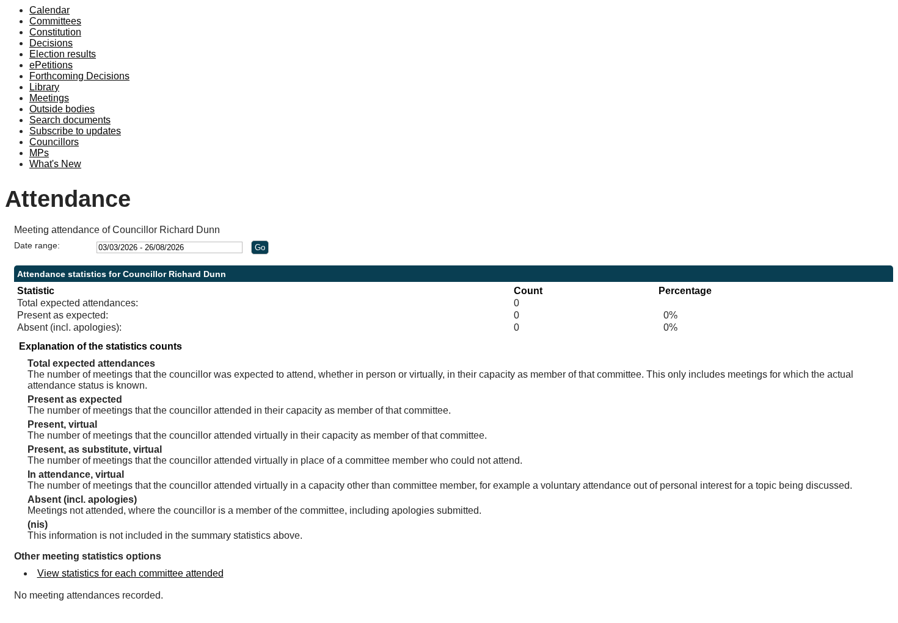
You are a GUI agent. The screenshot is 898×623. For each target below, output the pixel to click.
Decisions (51, 43)
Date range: (37, 245)
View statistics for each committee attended (130, 573)
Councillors (54, 142)
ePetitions (51, 65)
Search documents (70, 120)
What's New (55, 164)
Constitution (55, 32)
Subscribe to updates (75, 131)
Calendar (49, 10)
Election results (62, 54)
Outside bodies (62, 109)
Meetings (49, 98)
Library (44, 87)
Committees (55, 21)
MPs (39, 153)
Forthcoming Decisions (79, 76)
